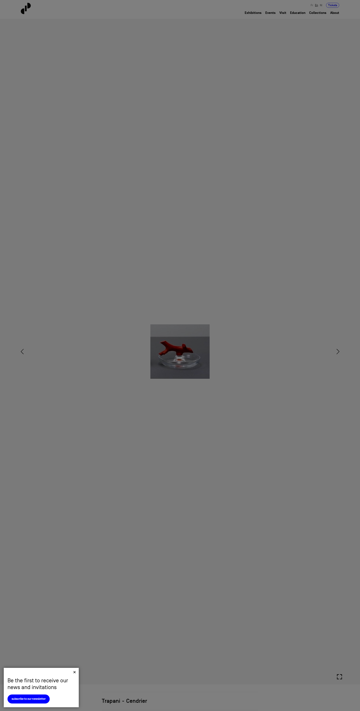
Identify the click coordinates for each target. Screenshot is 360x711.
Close (74, 672)
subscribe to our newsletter (29, 699)
